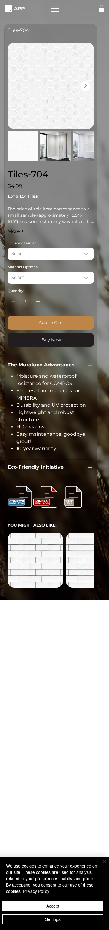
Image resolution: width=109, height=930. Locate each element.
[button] (55, 9)
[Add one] (38, 301)
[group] (51, 560)
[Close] (100, 865)
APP (19, 8)
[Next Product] (82, 560)
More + (16, 231)
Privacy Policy (36, 891)
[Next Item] (85, 86)
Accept (52, 906)
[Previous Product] (20, 560)
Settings (53, 919)
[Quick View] (35, 560)
